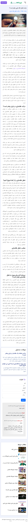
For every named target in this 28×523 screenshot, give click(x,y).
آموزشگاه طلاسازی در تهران (19, 68)
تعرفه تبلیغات (3, 2)
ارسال (23, 400)
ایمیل (24, 388)
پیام (25, 392)
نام (25, 383)
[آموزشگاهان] (16, 3)
